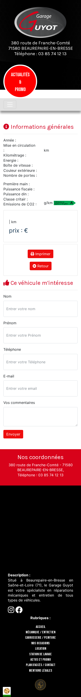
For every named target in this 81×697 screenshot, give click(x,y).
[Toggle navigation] (10, 104)
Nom (7, 296)
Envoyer (13, 434)
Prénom (9, 323)
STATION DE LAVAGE (40, 654)
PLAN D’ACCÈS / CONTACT (40, 665)
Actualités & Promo (20, 82)
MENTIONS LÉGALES (40, 671)
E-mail (8, 376)
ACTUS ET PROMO (40, 660)
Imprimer (42, 254)
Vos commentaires (19, 402)
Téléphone (12, 349)
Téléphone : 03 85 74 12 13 (40, 53)
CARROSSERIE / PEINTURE (40, 638)
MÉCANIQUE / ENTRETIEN (40, 632)
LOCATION (40, 649)
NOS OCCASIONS (40, 643)
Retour (42, 266)
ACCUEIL (40, 627)
